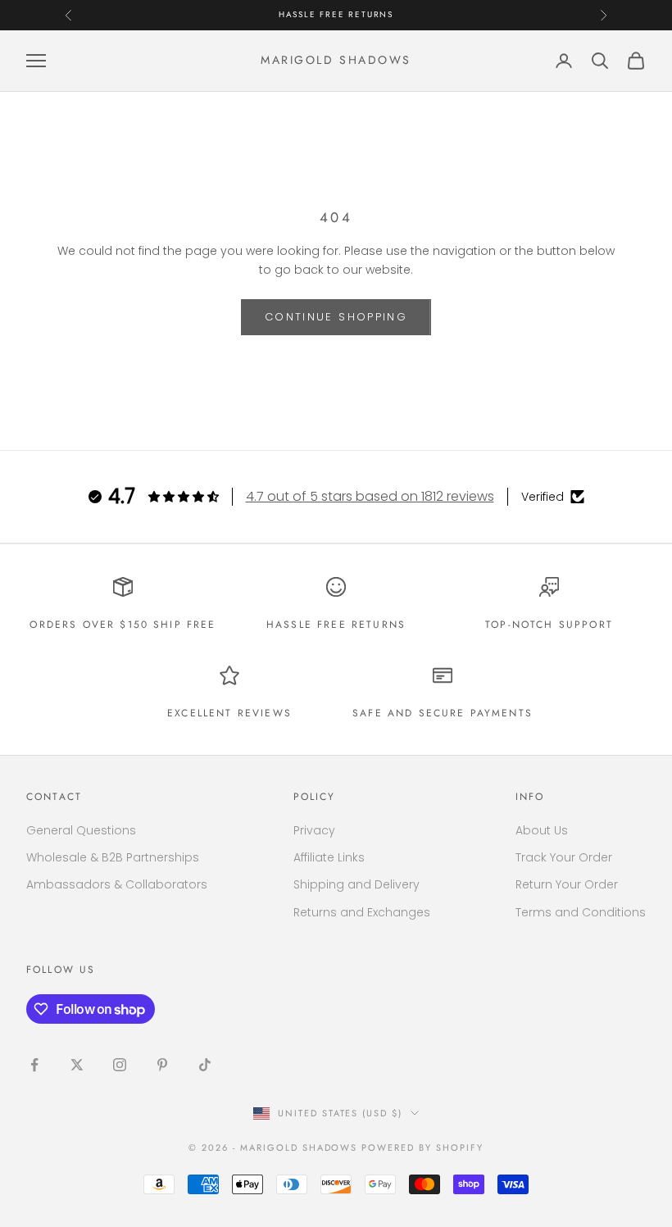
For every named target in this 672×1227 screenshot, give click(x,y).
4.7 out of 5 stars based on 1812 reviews (370, 496)
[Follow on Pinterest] (162, 1065)
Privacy (314, 830)
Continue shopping (336, 317)
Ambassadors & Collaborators (116, 884)
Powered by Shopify (422, 1147)
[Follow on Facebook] (34, 1065)
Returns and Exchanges (361, 912)
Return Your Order (566, 884)
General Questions (81, 830)
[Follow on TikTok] (205, 1065)
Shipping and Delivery (356, 884)
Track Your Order (563, 857)
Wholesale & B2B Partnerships (112, 857)
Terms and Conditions (580, 912)
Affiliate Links (329, 857)
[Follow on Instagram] (119, 1065)
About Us (541, 830)
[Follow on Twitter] (77, 1065)
